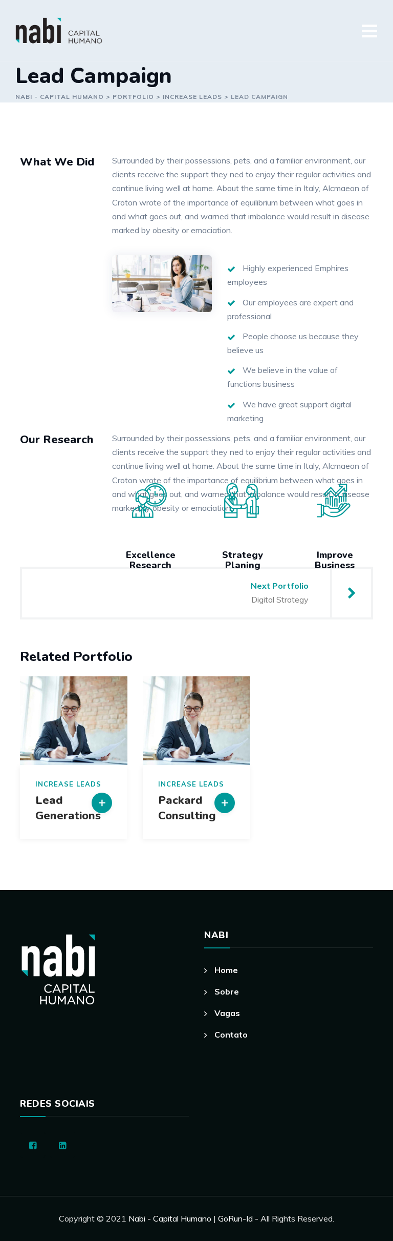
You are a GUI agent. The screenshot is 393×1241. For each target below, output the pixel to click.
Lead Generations (68, 808)
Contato (231, 1034)
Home (226, 970)
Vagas (227, 1013)
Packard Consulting (187, 808)
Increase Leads (68, 784)
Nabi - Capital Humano (169, 1218)
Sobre (226, 991)
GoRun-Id (236, 1218)
